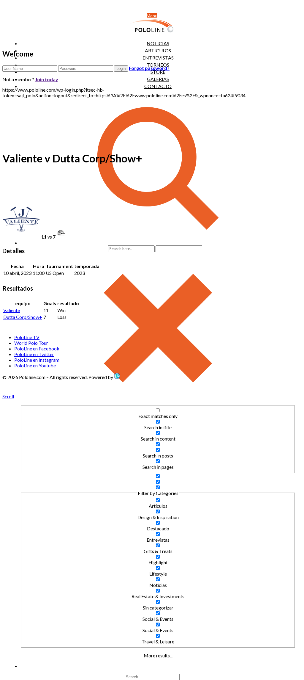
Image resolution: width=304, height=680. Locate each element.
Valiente (11, 310)
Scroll (8, 396)
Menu (152, 15)
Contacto (158, 86)
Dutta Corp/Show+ (22, 317)
